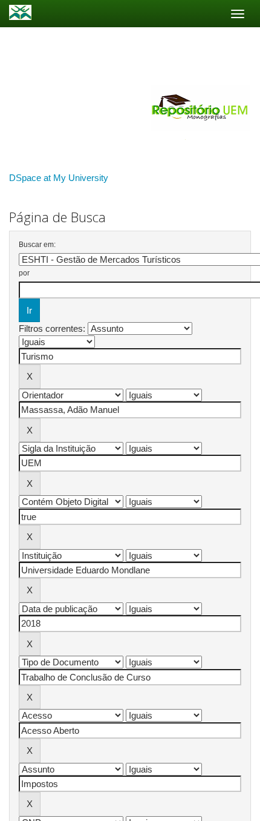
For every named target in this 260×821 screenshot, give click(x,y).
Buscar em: (37, 244)
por (24, 273)
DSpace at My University (58, 178)
